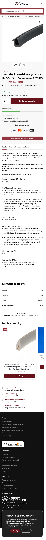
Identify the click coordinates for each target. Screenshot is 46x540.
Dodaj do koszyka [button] (19, 376)
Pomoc (4, 471)
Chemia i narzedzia (8, 486)
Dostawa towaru (7, 468)
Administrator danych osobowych (13, 430)
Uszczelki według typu (16, 17)
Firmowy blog (6, 436)
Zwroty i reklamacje (8, 463)
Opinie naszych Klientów (10, 427)
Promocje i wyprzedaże (9, 488)
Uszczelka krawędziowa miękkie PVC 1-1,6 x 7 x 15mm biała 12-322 (19, 368)
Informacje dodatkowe (21, 147)
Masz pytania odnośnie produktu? (22, 138)
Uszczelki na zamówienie (10, 483)
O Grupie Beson (7, 422)
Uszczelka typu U (33, 315)
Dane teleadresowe (8, 433)
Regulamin (5, 454)
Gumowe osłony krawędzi (19, 315)
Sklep (7, 17)
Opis (10, 147)
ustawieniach (10, 527)
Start (3, 17)
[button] (41, 3)
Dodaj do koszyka (27, 101)
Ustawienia (26, 531)
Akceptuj (15, 531)
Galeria (4, 147)
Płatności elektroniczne (9, 465)
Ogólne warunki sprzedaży (11, 460)
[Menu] (5, 3)
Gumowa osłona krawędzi (32, 17)
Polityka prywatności (8, 457)
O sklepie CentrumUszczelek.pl (12, 424)
